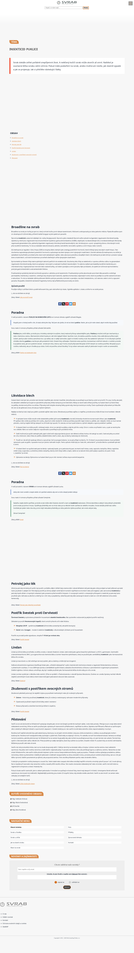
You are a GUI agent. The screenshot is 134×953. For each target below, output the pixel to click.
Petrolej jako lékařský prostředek (30, 605)
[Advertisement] (54, 23)
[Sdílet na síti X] (63, 305)
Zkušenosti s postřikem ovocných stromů (24, 155)
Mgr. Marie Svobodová (20, 803)
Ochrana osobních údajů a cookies (14, 923)
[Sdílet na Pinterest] (67, 305)
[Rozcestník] (131, 3)
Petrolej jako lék (16, 144)
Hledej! (86, 8)
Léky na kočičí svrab (26, 297)
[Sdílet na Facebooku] (60, 305)
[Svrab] (67, 5)
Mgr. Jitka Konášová (19, 810)
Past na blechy (24, 467)
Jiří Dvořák (15, 806)
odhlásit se (75, 882)
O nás (5, 914)
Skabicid (22, 681)
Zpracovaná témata (75, 837)
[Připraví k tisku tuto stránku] (74, 305)
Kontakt (71, 843)
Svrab (21, 520)
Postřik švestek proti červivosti (21, 148)
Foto (69, 827)
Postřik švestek (24, 640)
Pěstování (15, 158)
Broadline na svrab (17, 138)
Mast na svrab (15, 848)
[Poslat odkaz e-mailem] (70, 305)
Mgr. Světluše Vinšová (19, 799)
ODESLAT (67, 887)
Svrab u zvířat (15, 837)
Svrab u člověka (16, 832)
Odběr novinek (8, 917)
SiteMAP (5, 927)
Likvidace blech (16, 141)
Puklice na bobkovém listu (28, 353)
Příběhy (70, 832)
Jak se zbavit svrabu (17, 843)
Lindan (14, 151)
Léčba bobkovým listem (27, 784)
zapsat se (60, 882)
